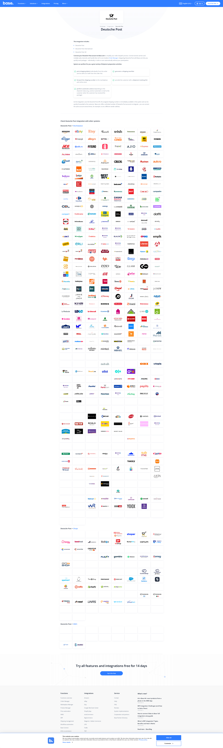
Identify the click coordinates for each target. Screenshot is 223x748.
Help (115, 701)
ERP (62, 718)
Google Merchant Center (91, 708)
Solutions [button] (33, 3)
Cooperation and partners (121, 714)
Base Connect (64, 728)
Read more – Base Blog (145, 729)
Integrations (45, 3)
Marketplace (78, 126)
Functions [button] (21, 3)
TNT (85, 731)
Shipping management (67, 721)
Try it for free (212, 3)
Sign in (201, 3)
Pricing (56, 3)
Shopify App (87, 711)
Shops (75, 528)
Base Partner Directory (120, 718)
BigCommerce (88, 718)
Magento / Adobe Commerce (92, 721)
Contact (116, 698)
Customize (167, 743)
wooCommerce (88, 714)
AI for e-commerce (66, 731)
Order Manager (113, 58)
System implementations (121, 711)
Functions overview (66, 698)
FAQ (115, 704)
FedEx (86, 728)
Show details (66, 742)
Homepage (102, 26)
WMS (75, 624)
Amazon (86, 698)
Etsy (85, 704)
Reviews (116, 708)
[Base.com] (8, 3)
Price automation (66, 711)
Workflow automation (67, 724)
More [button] (64, 3)
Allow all (168, 737)
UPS (85, 724)
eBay (85, 701)
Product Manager (66, 708)
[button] (185, 3)
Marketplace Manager (67, 704)
